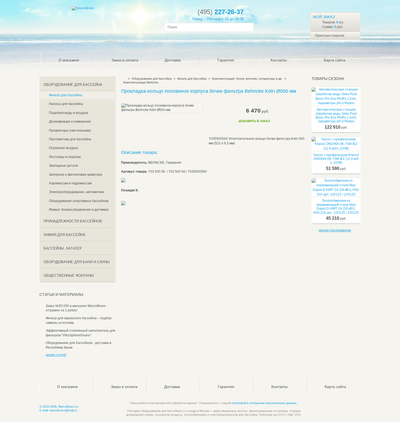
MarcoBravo (123, 78)
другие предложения (335, 230)
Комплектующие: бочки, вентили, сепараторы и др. (247, 78)
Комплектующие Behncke (140, 82)
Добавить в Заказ (254, 121)
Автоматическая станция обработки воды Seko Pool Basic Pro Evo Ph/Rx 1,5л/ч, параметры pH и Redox (336, 115)
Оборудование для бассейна (152, 78)
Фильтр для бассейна (192, 78)
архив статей (56, 355)
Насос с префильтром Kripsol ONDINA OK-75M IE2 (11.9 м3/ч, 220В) (336, 159)
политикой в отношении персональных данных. (264, 403)
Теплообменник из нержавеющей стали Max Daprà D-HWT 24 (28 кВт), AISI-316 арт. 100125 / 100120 (336, 206)
